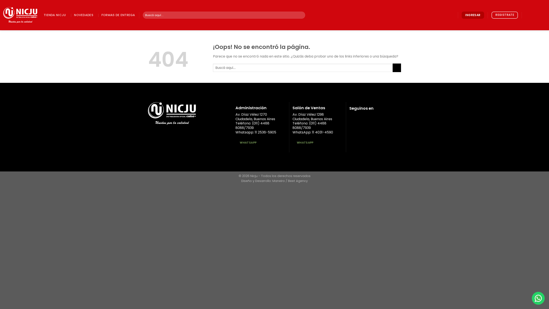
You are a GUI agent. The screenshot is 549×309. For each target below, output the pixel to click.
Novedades (83, 15)
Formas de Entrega (118, 15)
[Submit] (301, 15)
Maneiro (278, 181)
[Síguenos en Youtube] (543, 15)
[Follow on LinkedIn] (537, 15)
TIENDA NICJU (55, 15)
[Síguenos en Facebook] (526, 15)
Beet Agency (298, 181)
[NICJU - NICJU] (20, 15)
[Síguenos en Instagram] (532, 15)
